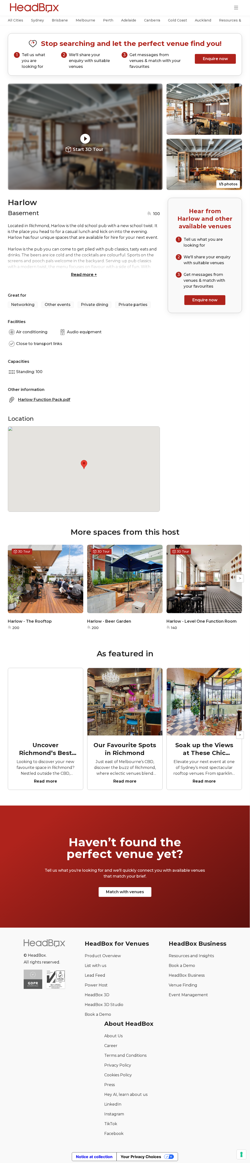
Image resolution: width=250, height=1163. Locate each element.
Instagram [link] (114, 1114)
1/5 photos (228, 184)
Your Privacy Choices (141, 1156)
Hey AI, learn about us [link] (125, 1094)
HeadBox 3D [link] (97, 995)
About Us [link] (113, 1036)
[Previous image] (16, 137)
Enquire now (215, 58)
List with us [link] (95, 965)
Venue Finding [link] (183, 985)
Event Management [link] (188, 995)
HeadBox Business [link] (187, 975)
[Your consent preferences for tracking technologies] (241, 1154)
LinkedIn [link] (112, 1104)
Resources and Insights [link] (191, 955)
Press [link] (109, 1084)
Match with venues (125, 892)
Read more (84, 274)
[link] (55, 980)
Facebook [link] (114, 1133)
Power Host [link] (96, 985)
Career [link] (110, 1045)
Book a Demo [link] (98, 1014)
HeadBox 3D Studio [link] (104, 1004)
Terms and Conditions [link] (125, 1055)
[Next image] (154, 137)
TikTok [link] (110, 1123)
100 (156, 213)
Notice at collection (94, 1156)
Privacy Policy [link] (117, 1065)
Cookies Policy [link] (118, 1075)
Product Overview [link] (103, 955)
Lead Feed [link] (95, 975)
